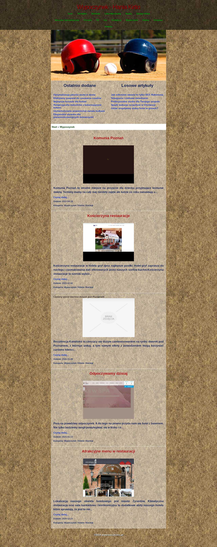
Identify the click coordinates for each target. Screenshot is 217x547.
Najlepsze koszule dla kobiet (69, 101)
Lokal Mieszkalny (113, 14)
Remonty (95, 14)
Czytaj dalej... (61, 197)
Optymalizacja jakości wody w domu (74, 94)
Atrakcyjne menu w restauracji (108, 451)
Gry (105, 20)
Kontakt (108, 26)
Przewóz (88, 20)
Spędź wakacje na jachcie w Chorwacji (133, 105)
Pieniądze (82, 14)
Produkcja (116, 20)
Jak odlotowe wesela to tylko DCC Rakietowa (137, 94)
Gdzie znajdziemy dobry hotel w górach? (134, 108)
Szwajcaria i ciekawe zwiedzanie (129, 98)
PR (97, 20)
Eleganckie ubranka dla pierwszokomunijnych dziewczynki (73, 115)
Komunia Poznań (108, 138)
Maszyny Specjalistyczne (67, 20)
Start (70, 14)
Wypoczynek (132, 20)
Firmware (158, 20)
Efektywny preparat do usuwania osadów (77, 98)
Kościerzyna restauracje (108, 216)
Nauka (129, 14)
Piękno (146, 20)
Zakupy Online (143, 14)
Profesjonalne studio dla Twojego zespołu (135, 101)
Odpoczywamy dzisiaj (108, 373)
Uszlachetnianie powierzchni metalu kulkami (79, 111)
